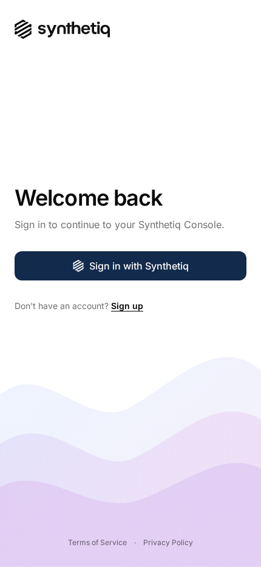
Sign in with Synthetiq (139, 266)
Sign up (127, 306)
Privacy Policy (168, 542)
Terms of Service (97, 542)
